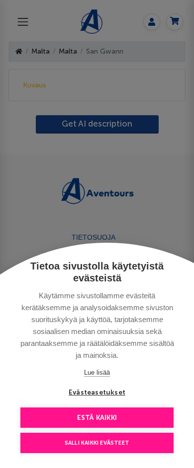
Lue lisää (97, 372)
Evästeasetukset (97, 392)
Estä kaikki (97, 417)
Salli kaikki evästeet (97, 443)
